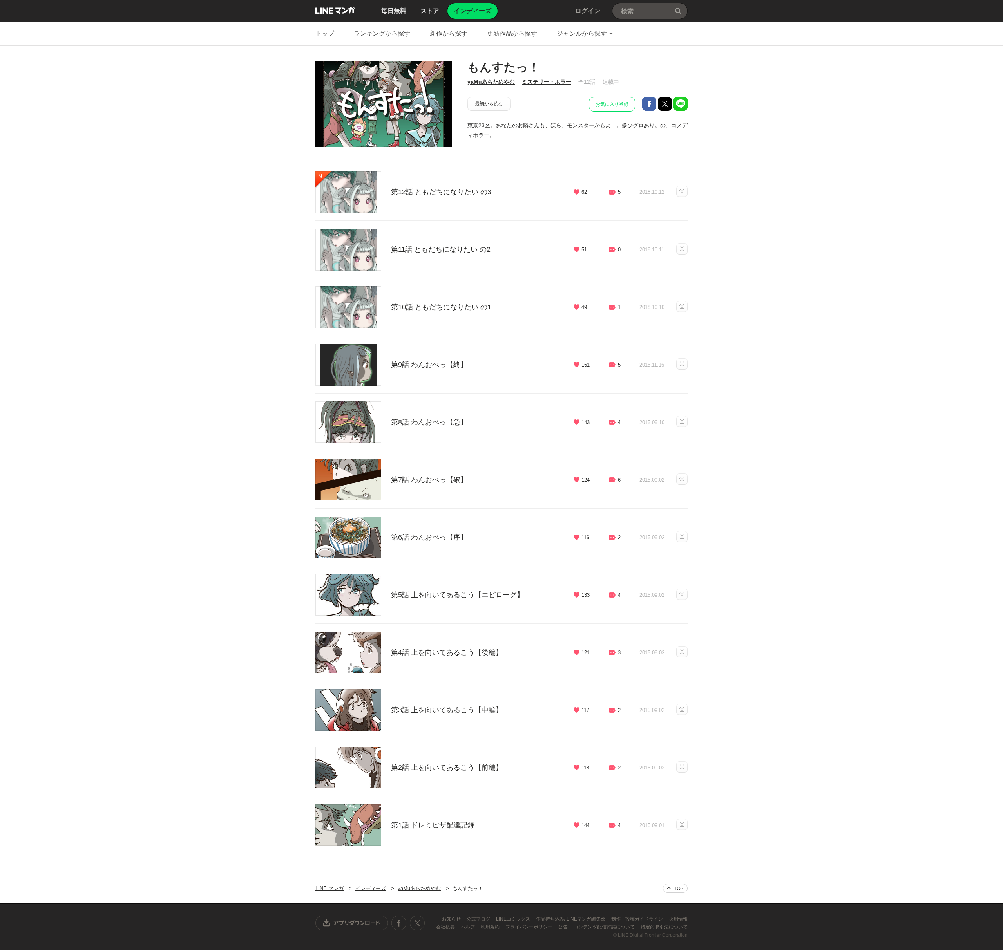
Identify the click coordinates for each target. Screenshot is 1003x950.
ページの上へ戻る (675, 888)
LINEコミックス (513, 919)
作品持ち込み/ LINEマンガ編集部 (571, 919)
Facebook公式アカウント (399, 923)
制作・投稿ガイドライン (637, 919)
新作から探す (448, 33)
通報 (682, 191)
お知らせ (452, 919)
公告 (563, 927)
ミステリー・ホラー (546, 82)
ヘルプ (468, 927)
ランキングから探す (382, 33)
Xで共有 (665, 104)
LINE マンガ (335, 10)
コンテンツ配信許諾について (605, 927)
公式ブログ (479, 919)
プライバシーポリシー (529, 927)
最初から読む (489, 104)
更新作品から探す (512, 33)
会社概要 (446, 927)
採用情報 (678, 919)
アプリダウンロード (351, 923)
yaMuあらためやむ (491, 82)
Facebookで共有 (649, 104)
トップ (324, 33)
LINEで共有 (680, 104)
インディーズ (370, 888)
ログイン (587, 10)
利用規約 (491, 927)
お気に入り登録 (612, 104)
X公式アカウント (417, 923)
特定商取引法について (664, 927)
